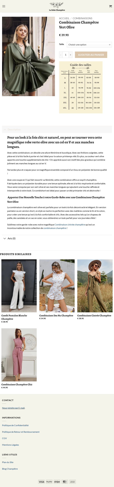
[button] (3, 6)
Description (14, 129)
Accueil (64, 18)
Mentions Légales (10, 444)
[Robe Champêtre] (57, 6)
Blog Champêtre (10, 468)
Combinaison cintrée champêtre (69, 224)
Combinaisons (82, 18)
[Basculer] (5, 129)
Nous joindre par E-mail (13, 407)
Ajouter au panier (91, 54)
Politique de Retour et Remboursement (20, 431)
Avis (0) (11, 238)
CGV (4, 438)
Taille (61, 44)
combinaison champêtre (54, 228)
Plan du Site (7, 462)
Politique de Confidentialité (15, 425)
